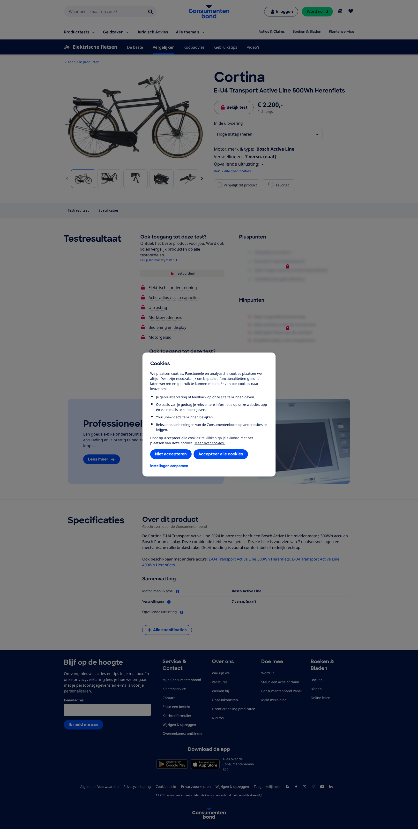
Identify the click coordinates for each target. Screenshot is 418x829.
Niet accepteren (171, 454)
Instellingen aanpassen (169, 466)
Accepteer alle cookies (220, 454)
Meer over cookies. (209, 443)
